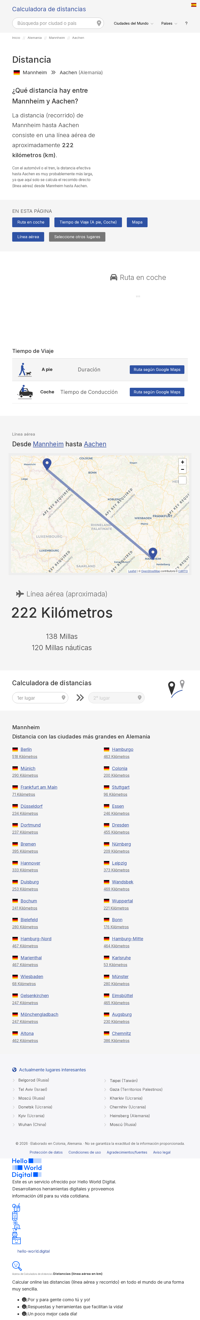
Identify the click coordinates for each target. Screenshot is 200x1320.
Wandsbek (122, 881)
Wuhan (31, 1124)
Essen (118, 806)
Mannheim (48, 444)
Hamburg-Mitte (127, 938)
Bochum (28, 900)
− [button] (182, 469)
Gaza (136, 1089)
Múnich (27, 768)
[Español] (194, 5)
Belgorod (33, 1080)
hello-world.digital (33, 1251)
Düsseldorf (31, 806)
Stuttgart (121, 787)
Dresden (120, 825)
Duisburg (29, 881)
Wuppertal (122, 900)
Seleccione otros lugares (77, 236)
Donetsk (34, 1107)
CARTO (183, 571)
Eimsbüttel (122, 995)
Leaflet (132, 571)
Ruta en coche (30, 222)
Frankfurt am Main (38, 787)
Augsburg (122, 1014)
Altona (27, 1033)
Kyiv (31, 1115)
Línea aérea (28, 236)
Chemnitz (121, 1033)
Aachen (95, 444)
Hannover (30, 863)
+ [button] (182, 462)
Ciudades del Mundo (131, 23)
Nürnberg (121, 844)
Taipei (123, 1080)
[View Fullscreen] (182, 480)
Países (166, 23)
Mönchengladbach (39, 1014)
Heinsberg (129, 1115)
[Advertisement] (146, 114)
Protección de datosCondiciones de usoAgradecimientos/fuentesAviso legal (100, 1152)
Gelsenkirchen (34, 995)
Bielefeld (29, 919)
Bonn (117, 919)
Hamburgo (122, 749)
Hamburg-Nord (35, 938)
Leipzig (119, 863)
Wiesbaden (31, 976)
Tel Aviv (32, 1089)
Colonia (119, 768)
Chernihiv (127, 1107)
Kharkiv (126, 1098)
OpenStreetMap (150, 571)
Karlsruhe (121, 957)
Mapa (137, 222)
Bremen (28, 844)
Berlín (26, 749)
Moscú (31, 1098)
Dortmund (30, 825)
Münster (120, 976)
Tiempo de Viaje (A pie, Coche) (88, 222)
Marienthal (31, 957)
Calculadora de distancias (49, 9)
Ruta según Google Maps (157, 369)
